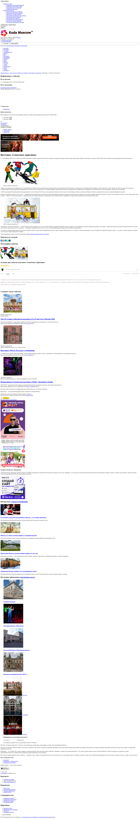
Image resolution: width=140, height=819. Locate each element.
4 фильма (24, 734)
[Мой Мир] (5, 240)
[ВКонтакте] (1, 240)
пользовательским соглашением (30, 817)
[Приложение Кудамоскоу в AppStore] (5, 769)
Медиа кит (6, 811)
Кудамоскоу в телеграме (9, 762)
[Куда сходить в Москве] (17, 36)
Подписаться (20, 740)
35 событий (25, 714)
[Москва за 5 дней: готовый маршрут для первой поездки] (10, 532)
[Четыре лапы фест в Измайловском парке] (13, 443)
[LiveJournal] (9, 240)
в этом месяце (23, 45)
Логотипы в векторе (9, 812)
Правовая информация (9, 790)
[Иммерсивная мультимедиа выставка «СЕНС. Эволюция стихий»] (70, 366)
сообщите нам (29, 395)
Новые (2, 273)
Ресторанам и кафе (8, 802)
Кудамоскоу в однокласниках (11, 761)
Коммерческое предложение (11, 809)
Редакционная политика (10, 789)
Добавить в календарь (6, 127)
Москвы (18, 37)
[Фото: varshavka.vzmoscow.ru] (7, 259)
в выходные (17, 45)
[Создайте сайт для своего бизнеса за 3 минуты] (13, 498)
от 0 (29, 323)
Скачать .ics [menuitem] (6, 132)
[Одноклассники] (3, 240)
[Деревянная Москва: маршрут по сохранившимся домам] (10, 568)
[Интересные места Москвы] (13, 695)
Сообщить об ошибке (9, 779)
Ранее (13, 273)
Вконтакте (6, 760)
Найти (2, 27)
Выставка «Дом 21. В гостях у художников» (18, 350)
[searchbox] (70, 28)
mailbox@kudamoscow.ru (10, 782)
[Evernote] (7, 240)
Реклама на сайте (8, 808)
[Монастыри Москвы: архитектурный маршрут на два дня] (10, 550)
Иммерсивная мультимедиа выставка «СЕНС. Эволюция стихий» (27, 382)
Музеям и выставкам (9, 801)
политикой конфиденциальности (47, 817)
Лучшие (8, 273)
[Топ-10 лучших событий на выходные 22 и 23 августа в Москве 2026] (70, 303)
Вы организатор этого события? (9, 399)
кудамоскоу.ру (4, 773)
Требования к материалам (10, 799)
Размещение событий (9, 798)
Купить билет (4, 123)
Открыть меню (4, 24)
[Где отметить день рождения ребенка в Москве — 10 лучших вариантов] (10, 514)
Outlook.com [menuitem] (7, 130)
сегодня (8, 45)
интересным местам (7, 40)
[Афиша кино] (13, 734)
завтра (12, 45)
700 (29, 355)
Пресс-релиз (7, 788)
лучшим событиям (6, 41)
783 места (24, 695)
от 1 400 (30, 386)
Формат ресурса (7, 792)
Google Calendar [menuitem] (7, 129)
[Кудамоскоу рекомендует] (13, 714)
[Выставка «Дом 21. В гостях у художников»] (70, 334)
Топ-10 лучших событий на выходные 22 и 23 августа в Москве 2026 (28, 319)
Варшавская (6, 109)
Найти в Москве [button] (4, 1)
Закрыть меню (12, 24)
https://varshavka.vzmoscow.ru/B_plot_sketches (38, 234)
